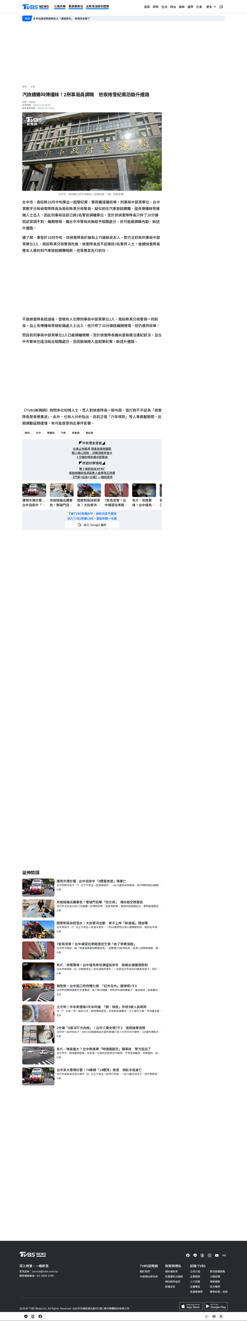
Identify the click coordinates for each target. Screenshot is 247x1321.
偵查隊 (76, 432)
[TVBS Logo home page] (35, 6)
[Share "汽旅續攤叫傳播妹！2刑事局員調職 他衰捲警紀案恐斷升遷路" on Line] (26, 1316)
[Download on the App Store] (191, 1306)
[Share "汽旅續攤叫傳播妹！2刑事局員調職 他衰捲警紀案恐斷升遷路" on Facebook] (40, 1316)
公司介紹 (195, 1271)
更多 (210, 7)
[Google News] (224, 1255)
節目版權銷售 (217, 1271)
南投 (27, 432)
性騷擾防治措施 (174, 1276)
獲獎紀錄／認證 (219, 1291)
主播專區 (195, 1286)
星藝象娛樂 (196, 1291)
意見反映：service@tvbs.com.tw (38, 1271)
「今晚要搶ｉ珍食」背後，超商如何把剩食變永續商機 (63, 18)
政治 (173, 7)
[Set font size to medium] (214, 1316)
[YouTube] (216, 1255)
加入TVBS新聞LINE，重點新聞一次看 (92, 518)
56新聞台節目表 (149, 1276)
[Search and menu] (221, 6)
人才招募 (195, 1281)
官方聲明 (215, 1286)
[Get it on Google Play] (216, 1306)
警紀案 (89, 432)
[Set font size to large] (221, 1316)
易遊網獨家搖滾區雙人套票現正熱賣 (92, 473)
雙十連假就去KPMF (92, 469)
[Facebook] (187, 1255)
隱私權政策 (171, 1271)
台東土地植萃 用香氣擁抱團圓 (92, 449)
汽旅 (63, 432)
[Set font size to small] (206, 1316)
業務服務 (215, 1281)
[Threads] (202, 1255)
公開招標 (215, 1276)
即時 (156, 7)
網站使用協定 (172, 1281)
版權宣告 (170, 1286)
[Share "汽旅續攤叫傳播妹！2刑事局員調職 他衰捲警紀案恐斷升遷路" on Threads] (33, 1316)
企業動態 (195, 1276)
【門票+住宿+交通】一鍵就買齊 (92, 477)
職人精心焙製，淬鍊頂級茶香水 (92, 453)
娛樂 (182, 7)
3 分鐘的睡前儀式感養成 (92, 457)
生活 (164, 7)
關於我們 (145, 1271)
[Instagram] (209, 1255)
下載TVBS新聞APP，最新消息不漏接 (92, 513)
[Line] (195, 1255)
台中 (38, 432)
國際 (190, 7)
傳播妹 (51, 432)
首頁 (147, 7)
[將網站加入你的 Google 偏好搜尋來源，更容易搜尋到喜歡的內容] (92, 524)
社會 (199, 7)
